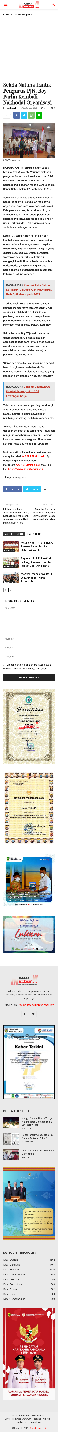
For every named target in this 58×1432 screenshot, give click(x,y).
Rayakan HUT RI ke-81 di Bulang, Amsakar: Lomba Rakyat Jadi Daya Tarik (36, 562)
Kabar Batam (9, 551)
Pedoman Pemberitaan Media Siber (28, 1415)
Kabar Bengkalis (23, 14)
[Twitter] (24, 115)
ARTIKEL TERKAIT (14, 534)
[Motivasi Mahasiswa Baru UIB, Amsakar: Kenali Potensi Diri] (11, 577)
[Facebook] (16, 115)
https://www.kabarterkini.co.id (26, 469)
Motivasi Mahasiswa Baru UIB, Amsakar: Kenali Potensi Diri (36, 577)
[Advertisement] (29, 50)
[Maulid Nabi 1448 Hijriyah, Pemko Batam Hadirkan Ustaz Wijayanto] (11, 546)
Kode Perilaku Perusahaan (29, 1422)
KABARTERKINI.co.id (33, 456)
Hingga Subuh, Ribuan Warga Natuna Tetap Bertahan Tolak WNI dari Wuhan (37, 1121)
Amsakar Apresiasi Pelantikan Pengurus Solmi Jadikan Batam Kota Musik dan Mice (44, 514)
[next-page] (10, 590)
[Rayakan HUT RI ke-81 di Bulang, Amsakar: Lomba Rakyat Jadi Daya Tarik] (11, 562)
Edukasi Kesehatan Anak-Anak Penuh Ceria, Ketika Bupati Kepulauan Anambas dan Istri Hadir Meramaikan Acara (16, 516)
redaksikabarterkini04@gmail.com (36, 1004)
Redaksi (14, 108)
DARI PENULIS (34, 534)
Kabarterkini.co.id (38, 1428)
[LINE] (39, 115)
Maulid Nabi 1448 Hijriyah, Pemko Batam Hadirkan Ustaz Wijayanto (37, 546)
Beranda (7, 14)
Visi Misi (46, 1418)
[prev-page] (5, 590)
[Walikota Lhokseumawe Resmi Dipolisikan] (11, 1154)
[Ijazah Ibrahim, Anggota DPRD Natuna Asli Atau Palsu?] (11, 1139)
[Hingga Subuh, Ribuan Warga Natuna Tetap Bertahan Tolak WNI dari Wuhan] (11, 1122)
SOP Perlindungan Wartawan (18, 1418)
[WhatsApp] (31, 115)
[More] (45, 489)
